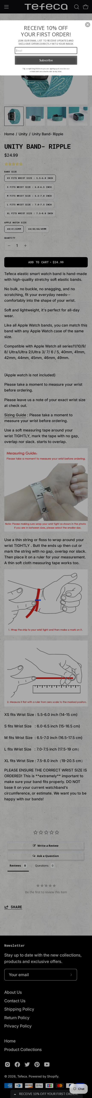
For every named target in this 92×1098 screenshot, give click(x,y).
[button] (87, 24)
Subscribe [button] (46, 60)
